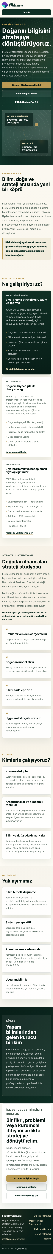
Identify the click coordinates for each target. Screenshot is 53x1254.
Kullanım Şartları (42, 1229)
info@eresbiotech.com (13, 1239)
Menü (27, 12)
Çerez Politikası (43, 1234)
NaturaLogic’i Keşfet (16, 452)
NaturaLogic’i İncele (26, 93)
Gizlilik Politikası (42, 1215)
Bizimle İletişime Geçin (26, 1178)
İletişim (47, 1238)
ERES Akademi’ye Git (26, 102)
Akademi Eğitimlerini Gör (19, 532)
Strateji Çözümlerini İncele (20, 369)
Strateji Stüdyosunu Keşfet (26, 85)
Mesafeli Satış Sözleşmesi (36, 1222)
